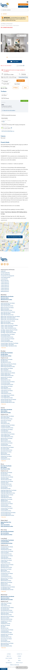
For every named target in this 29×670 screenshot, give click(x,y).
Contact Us (19, 654)
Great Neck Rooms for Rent (6, 576)
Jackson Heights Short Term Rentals (8, 434)
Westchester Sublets (5, 598)
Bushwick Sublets (4, 378)
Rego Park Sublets (4, 439)
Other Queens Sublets (5, 417)
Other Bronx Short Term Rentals (7, 477)
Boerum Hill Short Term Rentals (7, 368)
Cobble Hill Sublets (4, 392)
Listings (9, 654)
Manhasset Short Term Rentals (7, 578)
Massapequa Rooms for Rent (6, 567)
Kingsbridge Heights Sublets (6, 491)
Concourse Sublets (4, 509)
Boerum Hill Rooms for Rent (6, 371)
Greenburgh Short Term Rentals (7, 629)
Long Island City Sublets (5, 426)
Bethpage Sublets (4, 583)
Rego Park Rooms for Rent (6, 441)
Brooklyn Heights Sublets (5, 374)
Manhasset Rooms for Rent (6, 580)
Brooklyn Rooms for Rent (6, 355)
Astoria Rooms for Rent (5, 423)
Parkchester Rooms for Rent (6, 484)
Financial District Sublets (5, 335)
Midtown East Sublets (5, 309)
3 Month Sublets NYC (5, 285)
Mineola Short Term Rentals (6, 569)
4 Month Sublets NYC (5, 286)
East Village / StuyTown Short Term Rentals (9, 329)
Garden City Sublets (5, 552)
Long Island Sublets (5, 541)
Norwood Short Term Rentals (6, 485)
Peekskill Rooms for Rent (5, 623)
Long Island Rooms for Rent (6, 543)
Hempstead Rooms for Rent (6, 549)
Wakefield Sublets (4, 500)
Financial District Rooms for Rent (7, 337)
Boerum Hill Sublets (4, 369)
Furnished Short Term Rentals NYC (7, 275)
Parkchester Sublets (4, 482)
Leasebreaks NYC (4, 279)
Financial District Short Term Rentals (8, 334)
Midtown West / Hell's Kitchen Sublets (8, 317)
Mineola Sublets (4, 570)
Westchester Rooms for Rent (7, 599)
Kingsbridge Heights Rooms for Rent (8, 493)
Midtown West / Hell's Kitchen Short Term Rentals (10, 316)
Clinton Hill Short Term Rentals (6, 386)
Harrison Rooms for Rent (5, 641)
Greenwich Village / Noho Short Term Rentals (9, 343)
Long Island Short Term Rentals (7, 540)
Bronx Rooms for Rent (5, 468)
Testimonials (9, 662)
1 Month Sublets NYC (5, 282)
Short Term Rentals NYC (5, 274)
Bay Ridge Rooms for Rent (6, 362)
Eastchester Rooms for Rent (6, 637)
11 (20, 57)
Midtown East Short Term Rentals (7, 307)
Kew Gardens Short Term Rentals (7, 447)
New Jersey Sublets (5, 533)
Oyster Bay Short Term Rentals (7, 555)
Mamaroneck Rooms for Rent (6, 645)
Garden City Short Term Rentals (7, 551)
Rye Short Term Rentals (5, 625)
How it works (9, 658)
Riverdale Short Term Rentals (6, 472)
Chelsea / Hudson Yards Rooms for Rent (8, 328)
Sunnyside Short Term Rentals (6, 442)
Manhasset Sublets (4, 579)
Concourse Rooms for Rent (6, 510)
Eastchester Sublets (4, 635)
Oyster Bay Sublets (4, 557)
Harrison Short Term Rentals (6, 638)
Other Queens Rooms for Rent (6, 418)
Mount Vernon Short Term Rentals (7, 616)
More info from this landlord (9, 110)
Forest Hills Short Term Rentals (7, 429)
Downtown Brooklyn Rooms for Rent (8, 402)
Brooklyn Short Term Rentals (7, 352)
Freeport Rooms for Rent (5, 562)
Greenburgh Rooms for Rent (6, 632)
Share (16, 87)
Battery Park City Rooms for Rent (7, 323)
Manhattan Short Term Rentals (7, 296)
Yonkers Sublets (4, 604)
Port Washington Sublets (5, 588)
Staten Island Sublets (5, 524)
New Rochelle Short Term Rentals (7, 607)
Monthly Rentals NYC (5, 291)
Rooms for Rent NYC (5, 280)
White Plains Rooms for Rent (6, 614)
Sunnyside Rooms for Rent (6, 445)
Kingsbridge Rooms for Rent (6, 497)
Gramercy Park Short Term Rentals (7, 338)
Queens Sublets (4, 411)
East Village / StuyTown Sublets (7, 331)
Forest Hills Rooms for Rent (6, 432)
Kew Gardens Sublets (5, 448)
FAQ (9, 660)
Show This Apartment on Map (14, 236)
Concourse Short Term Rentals (6, 508)
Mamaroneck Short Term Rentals (7, 643)
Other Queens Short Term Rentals (7, 416)
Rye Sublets (3, 626)
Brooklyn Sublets (4, 354)
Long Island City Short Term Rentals (8, 425)
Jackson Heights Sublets (5, 435)
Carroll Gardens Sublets (5, 383)
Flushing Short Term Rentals (6, 456)
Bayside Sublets (4, 453)
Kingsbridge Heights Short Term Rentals (8, 490)
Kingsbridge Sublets (5, 496)
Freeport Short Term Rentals (6, 560)
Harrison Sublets (4, 640)
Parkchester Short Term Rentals (7, 481)
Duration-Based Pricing (23, 77)
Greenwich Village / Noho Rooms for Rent (9, 345)
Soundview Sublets (4, 505)
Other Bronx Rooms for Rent (6, 479)
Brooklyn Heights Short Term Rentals (8, 372)
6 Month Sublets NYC (5, 289)
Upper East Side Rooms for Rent (7, 305)
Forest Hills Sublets (4, 430)
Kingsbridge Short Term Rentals (7, 494)
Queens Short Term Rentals (6, 409)
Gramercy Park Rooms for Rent (7, 341)
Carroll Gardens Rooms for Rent (7, 384)
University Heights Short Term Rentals (8, 512)
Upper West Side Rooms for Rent (7, 314)
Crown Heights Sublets (5, 396)
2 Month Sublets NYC (5, 283)
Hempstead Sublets (4, 548)
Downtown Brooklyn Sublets (6, 400)
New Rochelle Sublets (5, 608)
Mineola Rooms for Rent (5, 571)
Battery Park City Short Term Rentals (8, 321)
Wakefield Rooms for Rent (6, 501)
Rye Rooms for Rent (4, 628)
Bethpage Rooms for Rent (6, 585)
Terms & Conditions (14, 664)
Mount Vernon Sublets (5, 617)
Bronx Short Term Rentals (6, 465)
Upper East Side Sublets (5, 304)
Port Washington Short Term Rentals (8, 586)
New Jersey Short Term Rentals (7, 531)
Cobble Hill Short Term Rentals (7, 390)
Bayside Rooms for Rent (5, 454)
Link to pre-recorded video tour (7, 131)
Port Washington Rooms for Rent (7, 589)
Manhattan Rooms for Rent (6, 299)
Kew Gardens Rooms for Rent (6, 450)
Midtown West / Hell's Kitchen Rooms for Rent (9, 319)
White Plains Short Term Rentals (7, 612)
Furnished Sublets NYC (5, 272)
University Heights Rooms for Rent (7, 515)
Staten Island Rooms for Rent (7, 526)
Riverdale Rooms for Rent (6, 475)
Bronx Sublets (4, 467)
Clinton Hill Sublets (4, 387)
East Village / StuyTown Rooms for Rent (8, 332)
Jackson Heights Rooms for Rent (7, 436)
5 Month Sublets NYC (5, 288)
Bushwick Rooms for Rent (5, 380)
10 (19, 57)
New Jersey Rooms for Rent (6, 534)
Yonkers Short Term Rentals (6, 603)
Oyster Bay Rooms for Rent (6, 558)
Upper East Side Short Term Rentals (8, 303)
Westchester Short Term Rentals (7, 596)
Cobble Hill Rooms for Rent (6, 393)
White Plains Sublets (5, 613)
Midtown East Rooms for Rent (6, 310)
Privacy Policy (19, 662)
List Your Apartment (23, 6)
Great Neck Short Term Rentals (7, 573)
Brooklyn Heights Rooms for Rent (7, 375)
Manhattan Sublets (5, 298)
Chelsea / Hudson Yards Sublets (7, 326)
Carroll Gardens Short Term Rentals (8, 381)
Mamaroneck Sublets (5, 644)
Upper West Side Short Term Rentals (8, 312)
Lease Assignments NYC (5, 277)
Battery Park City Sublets (5, 322)
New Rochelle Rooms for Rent (6, 610)
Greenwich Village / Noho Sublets (7, 344)
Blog (19, 658)
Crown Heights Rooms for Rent (7, 397)
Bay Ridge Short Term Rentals (6, 359)
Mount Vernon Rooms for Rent (6, 619)
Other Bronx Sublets (5, 478)
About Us (9, 656)
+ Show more (3, 347)
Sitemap (19, 656)
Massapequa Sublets (5, 566)
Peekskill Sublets (4, 622)
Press (19, 660)
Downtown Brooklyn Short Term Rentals (8, 399)
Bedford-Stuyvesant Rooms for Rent (8, 366)
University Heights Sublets (6, 513)
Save (25, 87)
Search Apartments (23, 4)
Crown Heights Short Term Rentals (7, 395)
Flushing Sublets (4, 457)
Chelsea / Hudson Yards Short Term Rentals (9, 325)
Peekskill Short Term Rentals (6, 621)
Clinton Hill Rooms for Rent (6, 388)
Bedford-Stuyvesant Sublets (6, 365)
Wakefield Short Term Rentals (6, 499)
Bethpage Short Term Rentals (6, 582)
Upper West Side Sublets (6, 313)
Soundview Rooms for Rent (6, 506)
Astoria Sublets (4, 422)
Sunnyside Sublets (4, 444)
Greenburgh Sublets (5, 631)
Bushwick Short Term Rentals (6, 377)
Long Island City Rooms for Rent (7, 427)
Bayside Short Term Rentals (6, 451)
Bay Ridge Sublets (4, 360)
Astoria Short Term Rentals (6, 420)
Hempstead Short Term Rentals (7, 546)
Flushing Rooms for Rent (5, 459)
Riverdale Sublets (4, 473)
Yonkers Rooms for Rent (5, 605)
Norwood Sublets (4, 487)
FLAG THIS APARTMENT (7, 65)
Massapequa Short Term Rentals (7, 564)
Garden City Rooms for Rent (6, 554)
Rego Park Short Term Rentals (6, 438)
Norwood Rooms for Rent (6, 488)
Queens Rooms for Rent (6, 412)
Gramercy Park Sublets (5, 340)
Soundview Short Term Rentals (7, 503)
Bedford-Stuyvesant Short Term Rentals (8, 363)
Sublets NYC (3, 271)
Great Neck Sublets (4, 574)
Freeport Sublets (4, 561)
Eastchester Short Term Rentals (7, 634)
